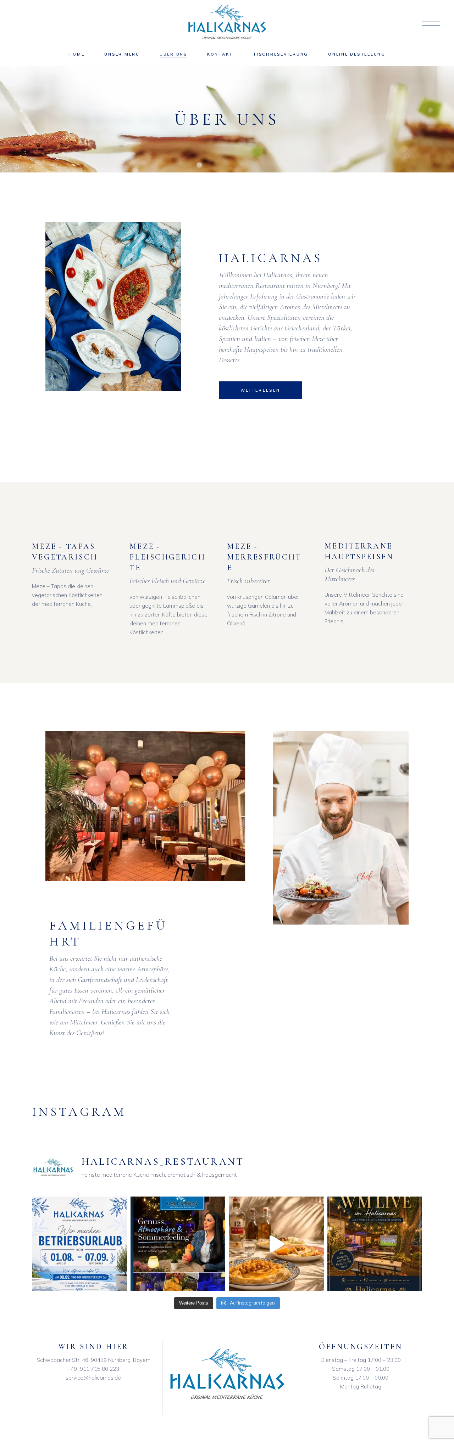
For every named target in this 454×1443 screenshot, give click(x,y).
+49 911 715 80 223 (93, 1368)
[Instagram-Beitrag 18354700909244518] (178, 1244)
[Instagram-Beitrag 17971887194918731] (79, 1244)
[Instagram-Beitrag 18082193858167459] (276, 1244)
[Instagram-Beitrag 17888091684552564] (374, 1244)
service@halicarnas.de (93, 1377)
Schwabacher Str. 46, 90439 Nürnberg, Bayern (93, 1360)
